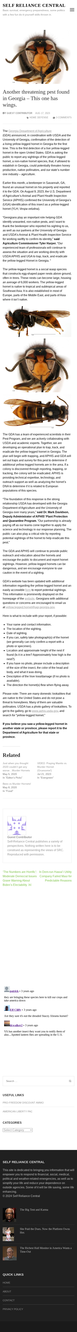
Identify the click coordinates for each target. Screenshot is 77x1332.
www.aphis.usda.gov (45, 710)
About (7, 1291)
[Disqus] (37, 936)
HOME (6, 1282)
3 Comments (64, 117)
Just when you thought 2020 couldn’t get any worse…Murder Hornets (16, 767)
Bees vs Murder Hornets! (17, 783)
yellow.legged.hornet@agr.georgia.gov (30, 607)
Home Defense (39, 117)
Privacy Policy (13, 1309)
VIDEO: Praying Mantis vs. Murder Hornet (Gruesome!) (52, 767)
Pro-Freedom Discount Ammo (23, 1102)
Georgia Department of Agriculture (30, 131)
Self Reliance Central (34, 5)
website (30, 598)
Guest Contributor (19, 113)
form (28, 589)
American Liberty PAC (17, 1111)
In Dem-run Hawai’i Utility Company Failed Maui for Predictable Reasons (55, 876)
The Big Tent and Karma (34, 1209)
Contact (9, 1300)
